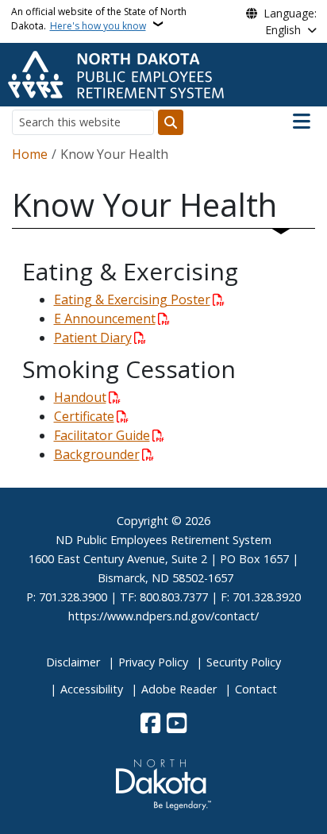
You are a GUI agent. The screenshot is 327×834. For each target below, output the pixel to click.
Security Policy (243, 662)
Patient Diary (93, 337)
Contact (256, 689)
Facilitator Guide (102, 435)
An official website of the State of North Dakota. (99, 19)
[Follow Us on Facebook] (150, 724)
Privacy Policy (153, 662)
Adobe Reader (179, 689)
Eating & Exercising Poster (132, 299)
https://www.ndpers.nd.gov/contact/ (163, 616)
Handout (80, 397)
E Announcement (105, 318)
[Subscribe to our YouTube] (177, 724)
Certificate (84, 416)
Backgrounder (97, 454)
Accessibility (91, 689)
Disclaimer (73, 662)
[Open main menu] (301, 121)
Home (30, 154)
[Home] (115, 73)
